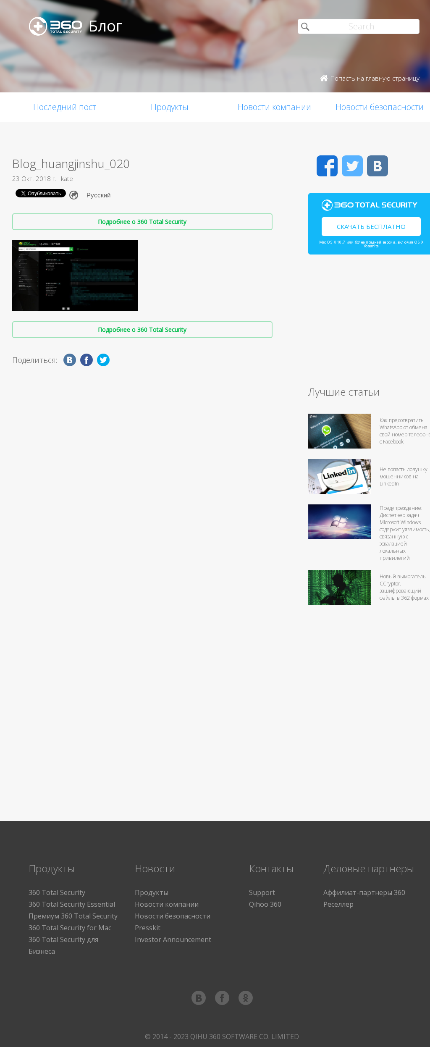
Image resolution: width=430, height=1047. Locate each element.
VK (377, 165)
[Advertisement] (369, 323)
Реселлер (338, 904)
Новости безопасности (172, 916)
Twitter (352, 165)
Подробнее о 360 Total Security (142, 222)
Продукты (170, 107)
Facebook (327, 165)
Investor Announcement (173, 939)
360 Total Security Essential (72, 904)
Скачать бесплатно (371, 226)
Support (262, 892)
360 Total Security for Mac (70, 927)
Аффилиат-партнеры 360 (364, 892)
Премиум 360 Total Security (73, 916)
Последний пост (64, 107)
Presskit (147, 927)
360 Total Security (57, 892)
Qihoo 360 (265, 904)
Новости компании (274, 107)
